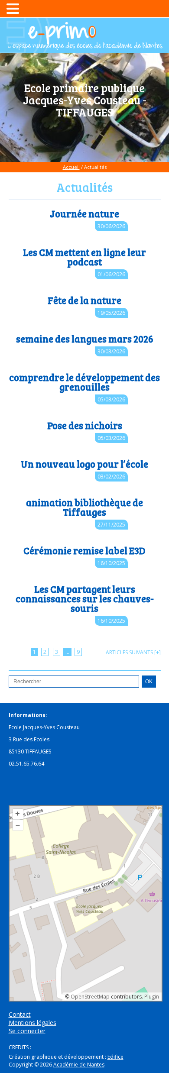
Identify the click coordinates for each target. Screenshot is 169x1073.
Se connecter (27, 1031)
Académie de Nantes (78, 1064)
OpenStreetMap (90, 996)
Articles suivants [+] (133, 652)
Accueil (71, 167)
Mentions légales (32, 1022)
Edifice (115, 1056)
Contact (20, 1014)
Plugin (151, 996)
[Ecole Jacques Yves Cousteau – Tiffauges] (84, 46)
